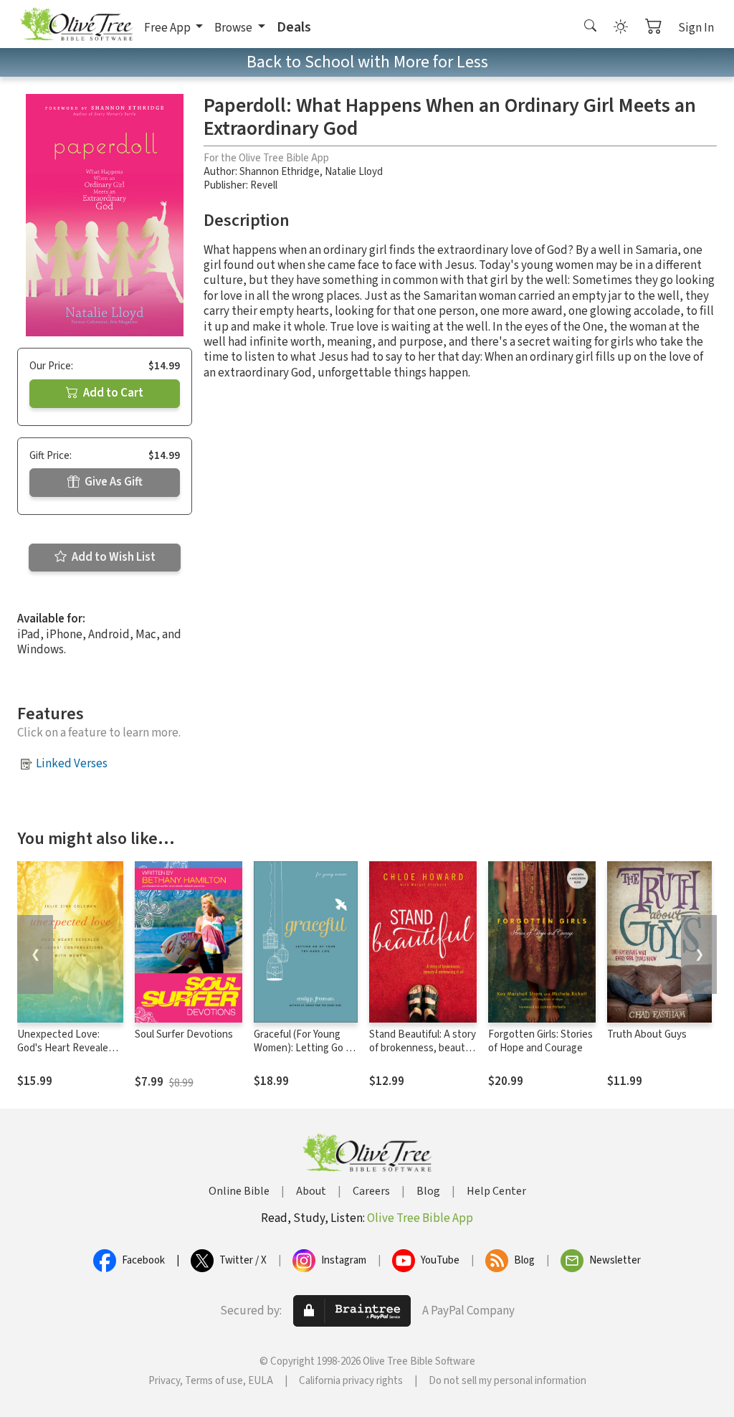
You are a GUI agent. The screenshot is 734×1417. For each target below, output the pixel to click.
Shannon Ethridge (279, 171)
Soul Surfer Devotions (184, 1034)
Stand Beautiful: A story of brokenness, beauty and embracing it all (422, 1048)
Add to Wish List (113, 557)
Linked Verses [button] (72, 763)
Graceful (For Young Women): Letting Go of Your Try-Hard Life (304, 1048)
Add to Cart (112, 393)
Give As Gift (112, 481)
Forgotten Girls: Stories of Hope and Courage (540, 1041)
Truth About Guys (647, 1034)
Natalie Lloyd (354, 171)
